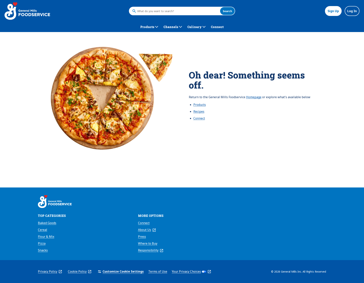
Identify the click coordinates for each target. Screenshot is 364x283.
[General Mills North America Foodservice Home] (27, 11)
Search (227, 11)
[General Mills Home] (55, 202)
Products (199, 105)
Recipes (198, 111)
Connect (199, 118)
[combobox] (177, 11)
